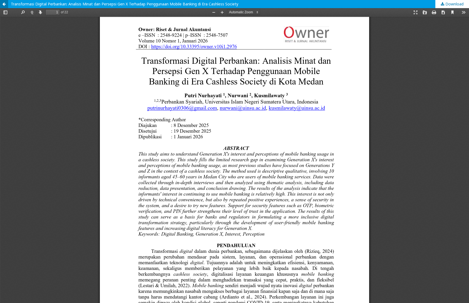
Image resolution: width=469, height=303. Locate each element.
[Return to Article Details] (4, 4)
